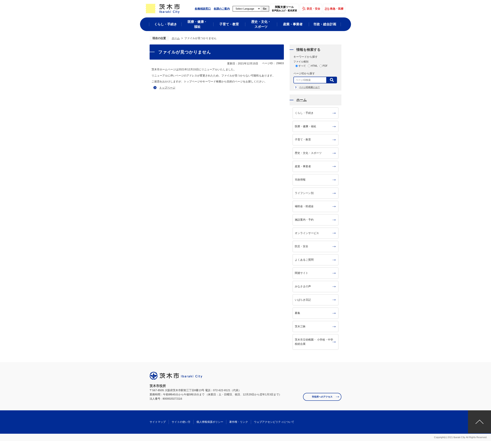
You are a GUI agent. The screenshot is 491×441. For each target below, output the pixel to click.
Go (264, 8)
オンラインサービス (307, 233)
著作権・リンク (238, 421)
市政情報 (300, 179)
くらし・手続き (304, 112)
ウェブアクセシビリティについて (274, 421)
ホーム (176, 38)
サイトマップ (158, 421)
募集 (297, 313)
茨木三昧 (300, 326)
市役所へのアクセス (322, 396)
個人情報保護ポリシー (209, 421)
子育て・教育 (303, 139)
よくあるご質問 (304, 259)
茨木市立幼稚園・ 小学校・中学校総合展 (314, 341)
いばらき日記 (303, 299)
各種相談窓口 (203, 8)
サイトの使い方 (181, 421)
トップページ (167, 87)
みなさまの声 (303, 286)
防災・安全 (313, 8)
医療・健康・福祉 (305, 126)
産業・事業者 (303, 166)
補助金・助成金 (304, 206)
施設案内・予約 (304, 219)
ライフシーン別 (304, 193)
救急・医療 (337, 8)
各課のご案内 (222, 8)
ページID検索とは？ (309, 87)
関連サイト (301, 272)
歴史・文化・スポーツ (308, 152)
